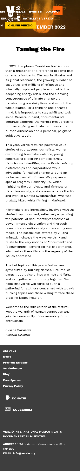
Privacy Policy (13, 385)
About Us (9, 350)
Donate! (19, 398)
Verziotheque (12, 368)
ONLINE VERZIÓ (20, 25)
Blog (6, 374)
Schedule (17, 11)
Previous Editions (15, 362)
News (7, 356)
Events (35, 11)
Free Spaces (12, 380)
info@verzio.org (24, 453)
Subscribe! (22, 410)
